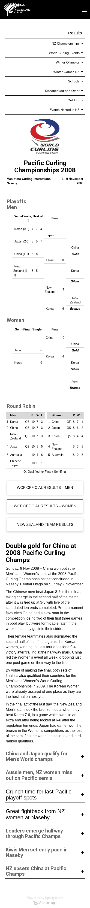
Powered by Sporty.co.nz (45, 898)
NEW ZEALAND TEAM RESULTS (45, 525)
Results (75, 33)
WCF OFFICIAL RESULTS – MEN (45, 488)
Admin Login (47, 903)
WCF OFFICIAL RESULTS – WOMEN (45, 506)
